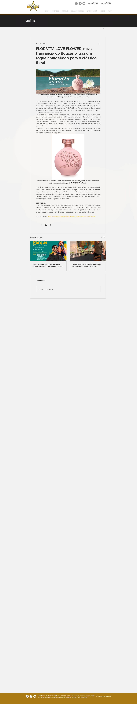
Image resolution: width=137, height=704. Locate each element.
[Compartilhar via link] (50, 225)
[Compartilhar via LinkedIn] (46, 225)
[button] (103, 28)
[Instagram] (76, 3)
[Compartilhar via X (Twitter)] (41, 225)
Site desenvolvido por (102, 696)
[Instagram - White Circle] (27, 696)
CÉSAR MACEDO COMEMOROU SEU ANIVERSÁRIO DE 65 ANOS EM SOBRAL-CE (86, 265)
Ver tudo (103, 237)
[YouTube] (83, 3)
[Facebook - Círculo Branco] (31, 696)
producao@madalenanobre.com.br (85, 695)
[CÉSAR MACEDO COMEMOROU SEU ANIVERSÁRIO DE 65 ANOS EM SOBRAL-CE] (88, 251)
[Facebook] (80, 3)
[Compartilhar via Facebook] (37, 225)
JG (110, 696)
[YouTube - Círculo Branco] (34, 696)
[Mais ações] (99, 43)
